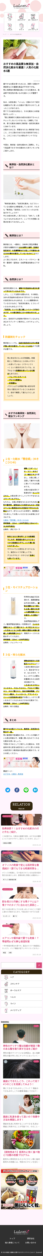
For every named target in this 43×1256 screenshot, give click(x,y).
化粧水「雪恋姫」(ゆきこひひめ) (16, 520)
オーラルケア (33, 20)
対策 (10, 953)
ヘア (9, 20)
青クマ (15, 916)
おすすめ (6, 774)
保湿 (4, 953)
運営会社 (30, 1238)
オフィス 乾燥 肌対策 (9, 879)
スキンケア (21, 20)
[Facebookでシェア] (16, 790)
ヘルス (9, 29)
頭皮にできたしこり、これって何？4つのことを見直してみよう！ (21, 1083)
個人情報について (12, 1242)
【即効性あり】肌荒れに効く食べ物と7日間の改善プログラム (21, 1153)
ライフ (21, 29)
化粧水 (14, 774)
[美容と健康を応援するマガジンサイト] (21, 6)
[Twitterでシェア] (7, 790)
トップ (4, 34)
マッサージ (6, 916)
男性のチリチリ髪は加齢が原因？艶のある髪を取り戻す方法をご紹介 (21, 1047)
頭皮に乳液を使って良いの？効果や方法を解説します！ (21, 1118)
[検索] (39, 965)
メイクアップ (33, 29)
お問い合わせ (30, 1242)
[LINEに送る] (26, 790)
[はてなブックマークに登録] (35, 790)
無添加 (20, 774)
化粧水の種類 (7, 843)
